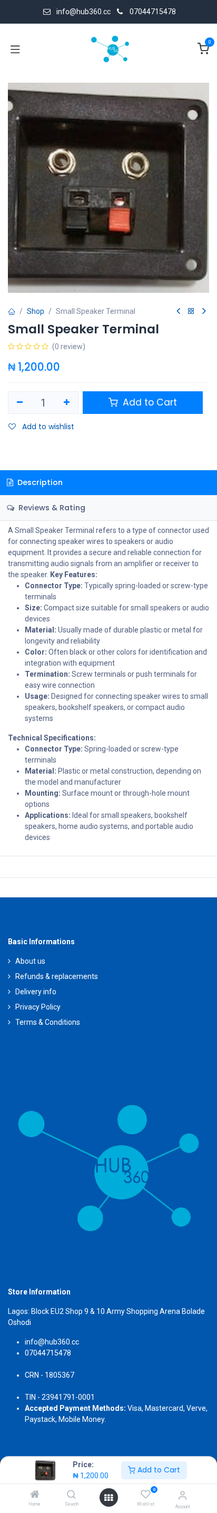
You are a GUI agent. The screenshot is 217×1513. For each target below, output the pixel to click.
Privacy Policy (38, 1007)
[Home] (35, 1495)
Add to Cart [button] (148, 402)
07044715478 (153, 11)
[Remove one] (19, 402)
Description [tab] (39, 482)
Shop (35, 311)
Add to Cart (157, 1470)
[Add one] (67, 402)
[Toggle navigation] (15, 49)
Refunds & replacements (56, 976)
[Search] (71, 1495)
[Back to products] (191, 311)
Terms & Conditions (47, 1022)
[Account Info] (182, 1495)
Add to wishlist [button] (47, 426)
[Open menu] (108, 1497)
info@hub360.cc (52, 1342)
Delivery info (35, 991)
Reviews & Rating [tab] (50, 507)
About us (30, 961)
